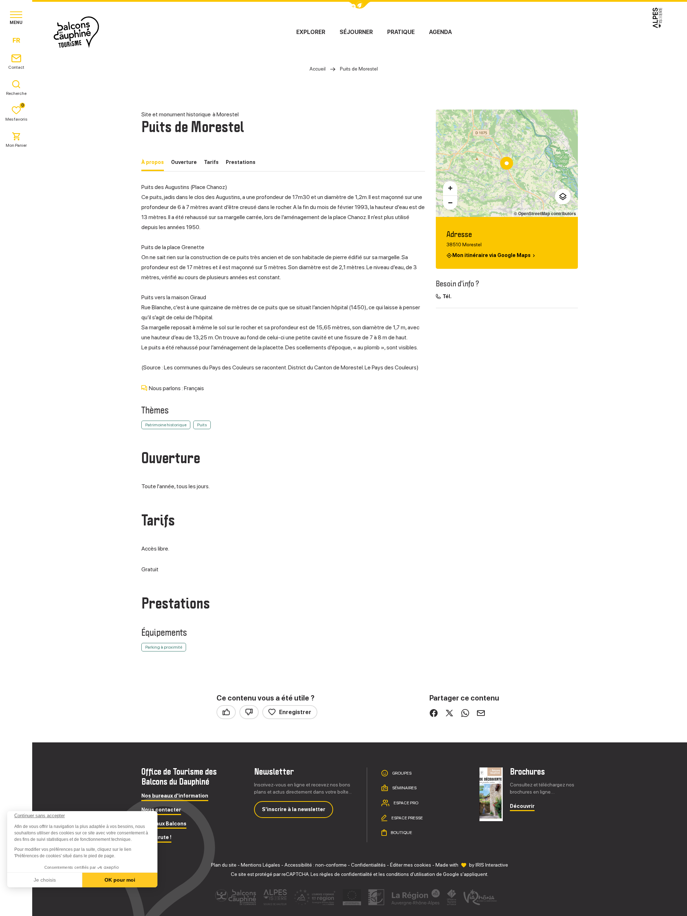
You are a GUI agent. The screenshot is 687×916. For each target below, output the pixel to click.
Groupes (401, 772)
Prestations (240, 162)
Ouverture (184, 162)
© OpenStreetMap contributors (545, 213)
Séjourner (356, 32)
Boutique (401, 832)
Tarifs (211, 162)
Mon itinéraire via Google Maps (491, 255)
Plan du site (224, 865)
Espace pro (405, 802)
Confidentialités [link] (368, 865)
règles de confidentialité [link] (346, 874)
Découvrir (522, 806)
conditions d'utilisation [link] (410, 874)
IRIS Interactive (492, 865)
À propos (152, 162)
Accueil (318, 69)
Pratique (401, 32)
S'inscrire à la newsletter (293, 809)
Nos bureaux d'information (174, 796)
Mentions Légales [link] (260, 865)
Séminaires (403, 787)
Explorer (310, 32)
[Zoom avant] (450, 188)
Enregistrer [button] (295, 712)
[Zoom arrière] (450, 202)
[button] (15, 903)
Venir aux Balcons (163, 824)
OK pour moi (119, 880)
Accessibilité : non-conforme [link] (315, 865)
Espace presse (407, 817)
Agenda (440, 32)
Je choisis (45, 880)
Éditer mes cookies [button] (410, 865)
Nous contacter (161, 810)
